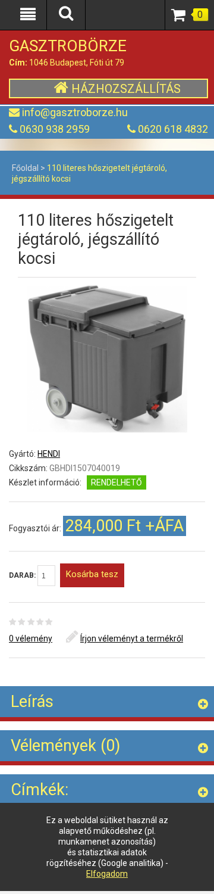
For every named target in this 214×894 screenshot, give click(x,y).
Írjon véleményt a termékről (131, 638)
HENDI (48, 454)
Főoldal (25, 168)
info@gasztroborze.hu (75, 112)
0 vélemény (30, 638)
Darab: (23, 575)
